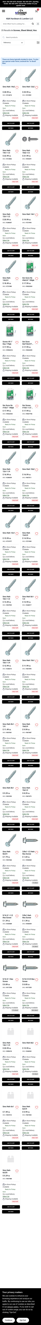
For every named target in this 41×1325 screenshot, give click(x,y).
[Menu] (3, 11)
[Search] (33, 24)
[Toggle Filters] (38, 42)
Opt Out (23, 1320)
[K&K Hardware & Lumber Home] (20, 12)
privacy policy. (13, 1307)
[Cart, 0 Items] (36, 11)
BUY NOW (10, 128)
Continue (8, 1320)
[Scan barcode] (38, 24)
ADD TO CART (11, 123)
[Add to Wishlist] (17, 87)
